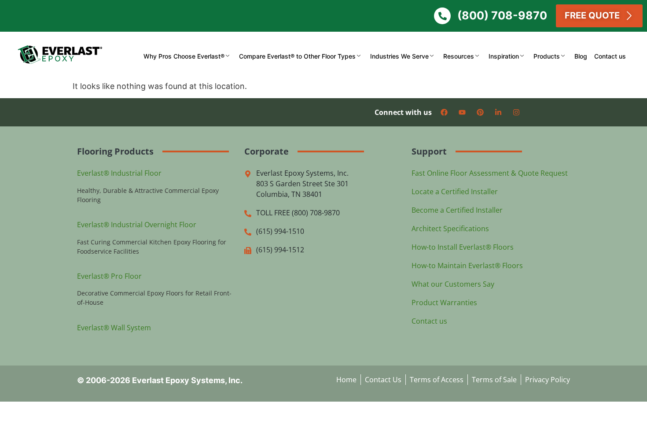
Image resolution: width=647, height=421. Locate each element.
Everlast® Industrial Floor (119, 173)
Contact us (610, 56)
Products (546, 56)
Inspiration (504, 56)
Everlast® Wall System (114, 327)
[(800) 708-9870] (442, 15)
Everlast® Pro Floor (109, 276)
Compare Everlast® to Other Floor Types (297, 56)
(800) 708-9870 (502, 15)
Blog (580, 56)
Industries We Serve (399, 56)
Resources (458, 56)
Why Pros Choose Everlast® (183, 56)
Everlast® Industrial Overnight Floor (136, 224)
